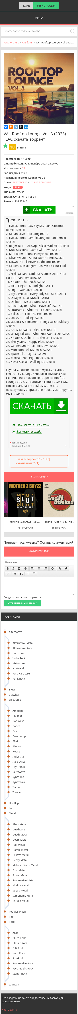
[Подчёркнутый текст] (19, 568)
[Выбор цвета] (8, 574)
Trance (17, 792)
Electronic (15, 699)
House (16, 751)
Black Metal (19, 824)
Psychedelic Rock (23, 968)
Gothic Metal (20, 850)
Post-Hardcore (21, 673)
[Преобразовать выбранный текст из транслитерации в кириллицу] (27, 574)
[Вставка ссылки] (60, 568)
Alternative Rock (22, 648)
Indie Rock (19, 658)
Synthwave (19, 782)
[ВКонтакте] (6, 127)
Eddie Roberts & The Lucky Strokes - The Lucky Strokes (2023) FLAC (57, 521)
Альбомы (27, 42)
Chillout (17, 716)
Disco (16, 731)
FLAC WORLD (11, 42)
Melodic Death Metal (25, 865)
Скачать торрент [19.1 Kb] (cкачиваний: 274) (32, 461)
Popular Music (17, 911)
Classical (14, 694)
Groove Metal (21, 855)
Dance (16, 726)
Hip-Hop (14, 803)
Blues (12, 689)
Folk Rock (18, 948)
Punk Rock (19, 678)
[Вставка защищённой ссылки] (66, 568)
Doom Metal (20, 839)
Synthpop (18, 777)
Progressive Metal (23, 880)
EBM (15, 741)
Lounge (35, 182)
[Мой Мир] (26, 127)
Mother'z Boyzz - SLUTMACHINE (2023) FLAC (21, 521)
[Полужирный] (8, 568)
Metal (12, 813)
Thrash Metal (21, 900)
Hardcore (18, 653)
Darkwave (18, 721)
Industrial (18, 756)
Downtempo (20, 736)
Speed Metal (20, 890)
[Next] (70, 506)
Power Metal (20, 875)
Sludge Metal (21, 885)
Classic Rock (20, 943)
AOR (15, 933)
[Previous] (7, 506)
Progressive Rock (23, 963)
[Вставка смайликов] (52, 568)
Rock (12, 921)
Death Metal (20, 834)
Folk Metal (19, 844)
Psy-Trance (19, 766)
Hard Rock (19, 953)
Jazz (11, 808)
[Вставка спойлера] (34, 574)
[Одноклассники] (11, 127)
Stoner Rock (20, 973)
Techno (17, 787)
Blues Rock (19, 938)
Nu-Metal (18, 668)
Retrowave (19, 772)
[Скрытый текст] (15, 574)
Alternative (15, 632)
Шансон (14, 984)
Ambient (18, 710)
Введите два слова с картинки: (23, 597)
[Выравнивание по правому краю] (45, 568)
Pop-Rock (18, 958)
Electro (17, 746)
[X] (21, 127)
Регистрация (46, 5)
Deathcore (19, 829)
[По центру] (39, 568)
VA (23, 168)
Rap (11, 916)
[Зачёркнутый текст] (25, 568)
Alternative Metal (23, 643)
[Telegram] (16, 127)
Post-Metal (19, 870)
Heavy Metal (20, 860)
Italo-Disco (19, 761)
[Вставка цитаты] (21, 574)
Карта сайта (9, 1009)
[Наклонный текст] (13, 568)
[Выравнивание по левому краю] (32, 568)
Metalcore (19, 663)
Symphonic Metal (23, 895)
